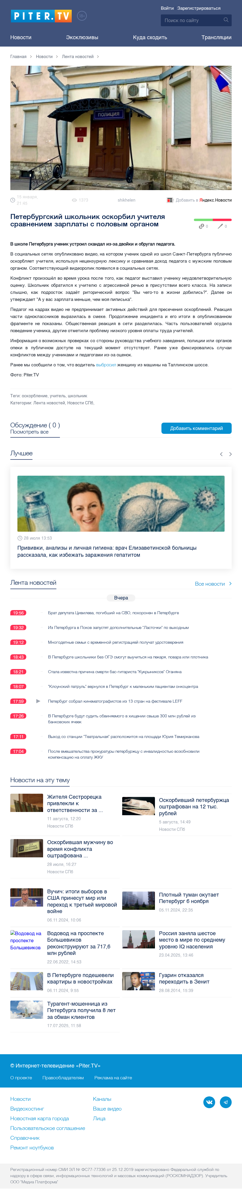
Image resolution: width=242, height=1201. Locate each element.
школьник (77, 395)
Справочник (25, 1138)
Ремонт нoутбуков (32, 1148)
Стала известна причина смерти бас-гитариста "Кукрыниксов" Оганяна (115, 671)
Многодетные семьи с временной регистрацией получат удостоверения (115, 642)
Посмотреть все (29, 432)
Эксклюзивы (82, 37)
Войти (167, 8)
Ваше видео (107, 1109)
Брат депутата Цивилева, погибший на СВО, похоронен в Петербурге (113, 612)
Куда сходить (150, 37)
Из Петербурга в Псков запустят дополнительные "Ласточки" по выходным (118, 627)
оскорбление (35, 395)
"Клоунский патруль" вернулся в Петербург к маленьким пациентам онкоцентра (123, 686)
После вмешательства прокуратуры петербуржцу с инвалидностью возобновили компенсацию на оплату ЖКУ (124, 754)
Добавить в (204, 200)
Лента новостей (49, 403)
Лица (99, 1119)
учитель (58, 395)
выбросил (105, 365)
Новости (21, 37)
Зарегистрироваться (198, 8)
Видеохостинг (27, 1109)
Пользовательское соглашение (47, 1128)
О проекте (21, 1077)
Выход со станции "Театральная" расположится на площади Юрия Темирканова (123, 736)
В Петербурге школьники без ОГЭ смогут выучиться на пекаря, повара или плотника (128, 657)
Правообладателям (63, 1077)
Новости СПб (80, 403)
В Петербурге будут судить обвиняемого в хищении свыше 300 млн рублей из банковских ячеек (122, 718)
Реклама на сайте (113, 1077)
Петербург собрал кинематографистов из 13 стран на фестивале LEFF (115, 701)
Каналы (102, 1099)
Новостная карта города (39, 1119)
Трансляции (217, 37)
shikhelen (126, 200)
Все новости (210, 583)
